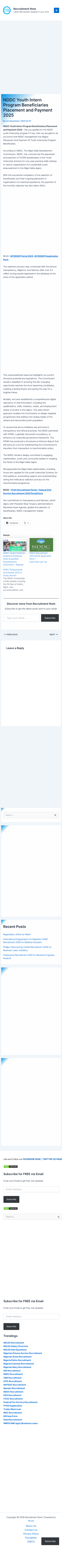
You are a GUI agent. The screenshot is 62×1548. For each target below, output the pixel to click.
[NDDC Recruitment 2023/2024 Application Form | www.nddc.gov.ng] (41, 545)
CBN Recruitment (12, 1378)
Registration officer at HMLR (17, 934)
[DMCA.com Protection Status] (10, 1166)
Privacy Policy (31, 1533)
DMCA (31, 1541)
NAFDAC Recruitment (14, 1384)
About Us (31, 1525)
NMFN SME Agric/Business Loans (20, 1423)
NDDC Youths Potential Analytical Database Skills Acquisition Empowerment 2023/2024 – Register (14, 559)
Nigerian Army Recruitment (17, 1356)
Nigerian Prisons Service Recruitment (22, 1353)
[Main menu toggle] (56, 10)
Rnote (31, 1520)
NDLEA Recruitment (13, 1342)
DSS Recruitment (12, 1395)
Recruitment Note (24, 8)
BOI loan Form (10, 1416)
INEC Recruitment (12, 1412)
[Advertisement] (31, 61)
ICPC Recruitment (12, 1381)
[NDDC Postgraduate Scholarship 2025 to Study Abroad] (16, 579)
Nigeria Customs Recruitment (18, 1363)
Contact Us (31, 1529)
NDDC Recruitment (13, 1391)
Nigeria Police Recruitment (17, 1360)
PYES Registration (12, 1405)
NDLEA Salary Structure (15, 1346)
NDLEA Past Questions (15, 1349)
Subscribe (50, 617)
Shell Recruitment (12, 1419)
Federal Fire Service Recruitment (20, 1402)
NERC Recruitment (13, 1374)
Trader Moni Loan (12, 1409)
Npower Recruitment (14, 1388)
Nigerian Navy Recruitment (17, 1367)
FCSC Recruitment (13, 1398)
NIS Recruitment (11, 1370)
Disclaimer (31, 1537)
